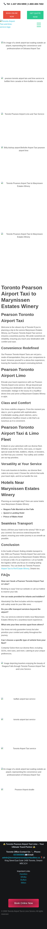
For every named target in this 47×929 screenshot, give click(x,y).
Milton (23, 883)
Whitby (24, 877)
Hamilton (23, 874)
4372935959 (18, 855)
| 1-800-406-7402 (35, 4)
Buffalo (23, 880)
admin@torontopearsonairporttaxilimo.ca (21, 858)
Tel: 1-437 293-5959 (16, 4)
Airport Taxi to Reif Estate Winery (15, 569)
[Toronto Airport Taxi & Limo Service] (9, 26)
